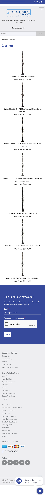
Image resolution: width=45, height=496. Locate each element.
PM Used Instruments (9, 433)
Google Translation (8, 396)
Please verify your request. (14, 318)
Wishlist (4, 362)
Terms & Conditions (9, 393)
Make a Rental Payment (10, 367)
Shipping (5, 385)
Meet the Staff (7, 379)
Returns (4, 387)
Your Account (6, 364)
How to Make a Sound (9, 422)
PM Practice (6, 430)
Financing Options (8, 425)
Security (4, 399)
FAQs (4, 436)
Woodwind (5, 39)
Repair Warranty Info (9, 382)
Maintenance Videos (9, 416)
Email (6, 309)
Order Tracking (7, 359)
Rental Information (8, 410)
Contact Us (6, 356)
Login (39, 2)
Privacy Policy (6, 390)
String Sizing (6, 413)
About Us (5, 376)
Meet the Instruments (9, 419)
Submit (7, 334)
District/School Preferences (12, 408)
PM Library (5, 428)
